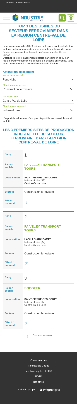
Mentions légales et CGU (39, 371)
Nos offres (38, 382)
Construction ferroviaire (17, 89)
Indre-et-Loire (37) (34, 180)
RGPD (38, 376)
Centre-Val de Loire (15, 100)
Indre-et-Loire (11, 110)
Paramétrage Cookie (38, 366)
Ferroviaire (9, 79)
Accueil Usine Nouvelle (18, 2)
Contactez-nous (38, 360)
